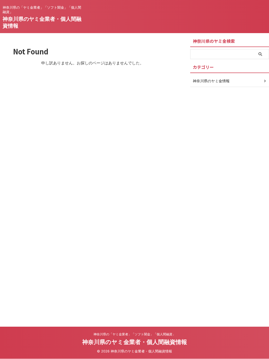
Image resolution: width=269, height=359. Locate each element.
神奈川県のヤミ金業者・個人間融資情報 (134, 342)
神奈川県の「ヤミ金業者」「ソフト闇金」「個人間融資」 (134, 334)
